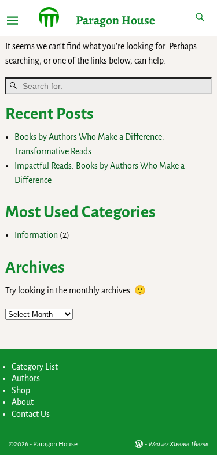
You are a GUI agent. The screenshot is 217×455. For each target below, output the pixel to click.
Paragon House (115, 20)
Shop (21, 390)
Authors (26, 378)
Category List (35, 366)
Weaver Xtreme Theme (178, 444)
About (23, 401)
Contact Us (31, 414)
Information (36, 235)
